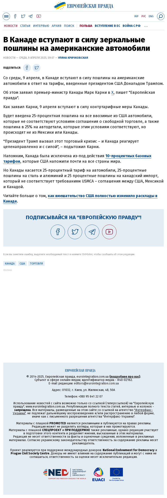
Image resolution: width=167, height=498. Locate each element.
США (22, 263)
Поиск (69, 26)
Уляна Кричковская (73, 57)
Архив (56, 26)
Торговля (36, 263)
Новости (11, 26)
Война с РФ (131, 26)
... (146, 25)
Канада (10, 263)
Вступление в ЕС (107, 26)
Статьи (25, 26)
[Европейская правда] (84, 5)
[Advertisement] (83, 301)
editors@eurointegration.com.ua (96, 383)
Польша (86, 26)
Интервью (41, 26)
